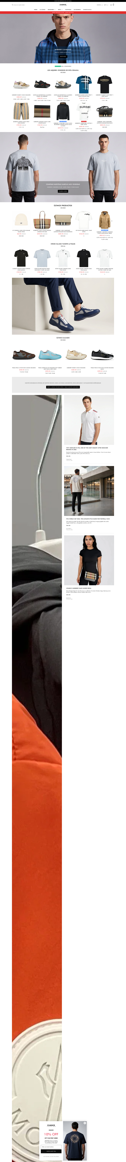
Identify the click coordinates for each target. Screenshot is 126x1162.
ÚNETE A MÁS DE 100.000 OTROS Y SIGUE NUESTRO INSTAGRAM (63, 387)
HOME (35, 9)
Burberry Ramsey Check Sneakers (21, 95)
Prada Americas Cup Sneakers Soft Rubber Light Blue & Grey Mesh (50, 368)
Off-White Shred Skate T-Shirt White (84, 231)
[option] (63, 38)
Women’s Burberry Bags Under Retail (78, 588)
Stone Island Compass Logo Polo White (63, 269)
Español (99, 5)
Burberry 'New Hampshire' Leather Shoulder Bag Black (105, 122)
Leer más (68, 456)
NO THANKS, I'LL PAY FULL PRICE (51, 1156)
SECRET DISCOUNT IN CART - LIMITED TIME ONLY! (63, 12)
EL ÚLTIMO (42, 9)
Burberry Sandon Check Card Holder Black (42, 122)
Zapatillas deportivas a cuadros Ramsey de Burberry (42, 95)
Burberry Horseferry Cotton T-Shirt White (83, 123)
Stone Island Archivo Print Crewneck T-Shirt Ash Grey (42, 269)
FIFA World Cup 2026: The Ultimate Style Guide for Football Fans (88, 519)
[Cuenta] (111, 5)
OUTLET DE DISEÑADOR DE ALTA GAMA (63, 1)
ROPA (59, 9)
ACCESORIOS (77, 9)
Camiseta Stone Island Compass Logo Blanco (21, 269)
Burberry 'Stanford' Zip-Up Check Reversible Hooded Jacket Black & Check (63, 124)
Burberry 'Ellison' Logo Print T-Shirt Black (104, 95)
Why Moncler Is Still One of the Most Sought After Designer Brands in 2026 (87, 448)
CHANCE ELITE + (87, 9)
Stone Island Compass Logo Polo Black (84, 269)
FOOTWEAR (68, 9)
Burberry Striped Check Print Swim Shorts (21, 122)
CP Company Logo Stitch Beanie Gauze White (21, 231)
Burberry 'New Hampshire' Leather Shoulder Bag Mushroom (63, 231)
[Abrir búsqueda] (12, 4)
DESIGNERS (51, 9)
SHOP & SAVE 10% (51, 1151)
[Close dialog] (85, 1123)
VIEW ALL (63, 246)
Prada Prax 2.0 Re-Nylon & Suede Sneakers (24, 368)
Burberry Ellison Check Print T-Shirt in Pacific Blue (84, 95)
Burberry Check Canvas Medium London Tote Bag (42, 231)
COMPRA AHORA (63, 191)
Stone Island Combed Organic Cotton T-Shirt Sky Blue (104, 269)
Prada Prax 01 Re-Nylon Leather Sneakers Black (102, 368)
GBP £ (105, 5)
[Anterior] (14, 221)
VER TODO (63, 72)
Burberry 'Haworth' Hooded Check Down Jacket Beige (105, 232)
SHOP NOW (63, 56)
